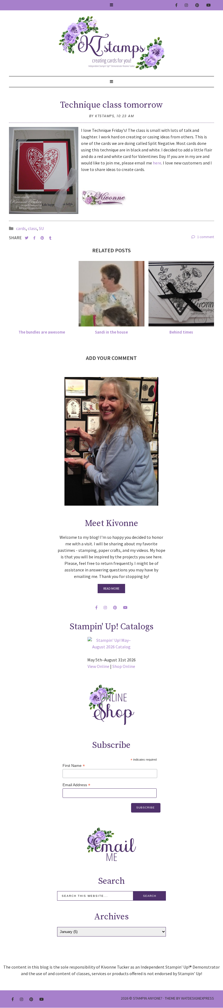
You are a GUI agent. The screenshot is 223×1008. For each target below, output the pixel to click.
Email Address (76, 785)
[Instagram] (186, 5)
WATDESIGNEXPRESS (197, 998)
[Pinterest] (197, 5)
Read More (111, 588)
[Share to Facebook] (34, 238)
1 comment (205, 237)
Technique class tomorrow (111, 105)
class (32, 228)
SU (41, 228)
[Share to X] (27, 238)
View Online (98, 666)
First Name (74, 765)
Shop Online (123, 666)
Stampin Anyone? (147, 998)
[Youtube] (208, 5)
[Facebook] (176, 5)
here (157, 163)
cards (21, 228)
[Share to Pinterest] (43, 238)
